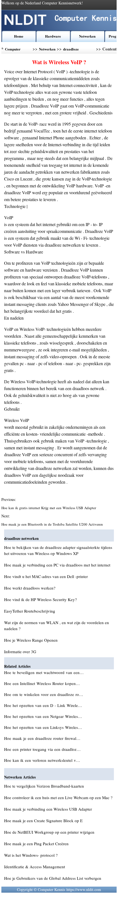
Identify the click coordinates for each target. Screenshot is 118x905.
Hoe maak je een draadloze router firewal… (42, 738)
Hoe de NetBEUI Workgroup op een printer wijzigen (49, 832)
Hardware (53, 36)
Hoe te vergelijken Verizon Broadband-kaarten (44, 786)
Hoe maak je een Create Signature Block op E (43, 820)
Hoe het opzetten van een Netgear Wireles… (43, 716)
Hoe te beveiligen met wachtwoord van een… (44, 672)
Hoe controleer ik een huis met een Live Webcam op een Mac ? (58, 797)
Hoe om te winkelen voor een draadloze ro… (43, 694)
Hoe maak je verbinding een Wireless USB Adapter (48, 809)
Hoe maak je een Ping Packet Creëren (36, 843)
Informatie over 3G (20, 651)
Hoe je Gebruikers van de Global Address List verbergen (52, 878)
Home (18, 36)
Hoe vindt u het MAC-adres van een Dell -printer (46, 576)
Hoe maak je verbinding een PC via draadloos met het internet (57, 565)
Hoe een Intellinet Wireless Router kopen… (42, 683)
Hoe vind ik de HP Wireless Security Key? (40, 599)
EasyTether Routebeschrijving (29, 611)
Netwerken (87, 36)
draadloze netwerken (71, 50)
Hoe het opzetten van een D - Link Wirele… (43, 705)
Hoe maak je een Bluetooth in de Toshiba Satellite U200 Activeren (52, 524)
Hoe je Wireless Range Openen (31, 640)
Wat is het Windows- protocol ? (31, 855)
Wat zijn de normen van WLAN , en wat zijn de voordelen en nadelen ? (56, 625)
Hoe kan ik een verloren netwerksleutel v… (42, 760)
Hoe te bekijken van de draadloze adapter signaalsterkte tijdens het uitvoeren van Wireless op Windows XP (58, 550)
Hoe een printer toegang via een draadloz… (42, 749)
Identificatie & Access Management (34, 866)
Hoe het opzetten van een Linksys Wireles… (43, 727)
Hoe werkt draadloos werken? (29, 588)
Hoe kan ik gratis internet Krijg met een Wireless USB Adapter (49, 507)
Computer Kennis (13, 50)
